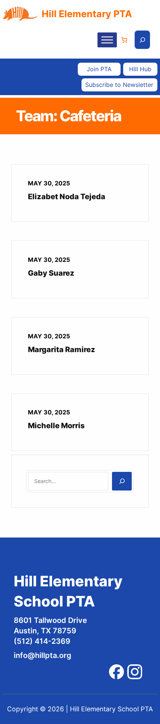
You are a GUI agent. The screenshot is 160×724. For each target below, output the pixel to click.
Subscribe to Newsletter (119, 84)
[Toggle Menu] (107, 39)
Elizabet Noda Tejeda (66, 196)
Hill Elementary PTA (87, 13)
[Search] (122, 481)
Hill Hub (140, 69)
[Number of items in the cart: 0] (124, 39)
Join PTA (99, 69)
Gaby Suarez (51, 273)
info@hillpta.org (42, 655)
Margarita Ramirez (61, 349)
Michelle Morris (56, 425)
